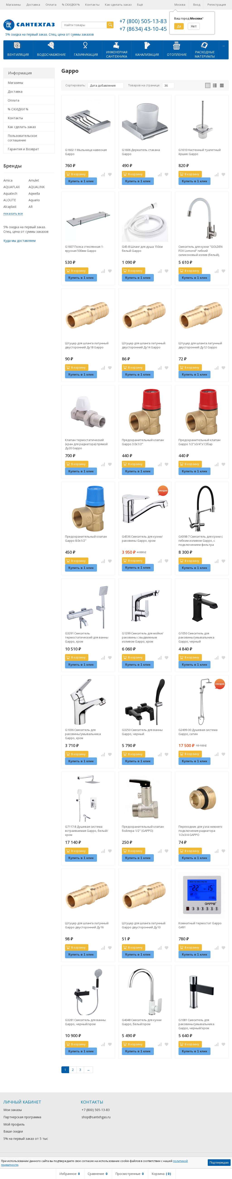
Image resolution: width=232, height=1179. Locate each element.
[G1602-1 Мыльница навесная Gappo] (88, 122)
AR (31, 206)
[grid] (207, 85)
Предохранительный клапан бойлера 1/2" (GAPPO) (143, 829)
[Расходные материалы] (205, 45)
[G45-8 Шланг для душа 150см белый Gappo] (145, 218)
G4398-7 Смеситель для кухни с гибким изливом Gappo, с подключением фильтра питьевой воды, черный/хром (201, 540)
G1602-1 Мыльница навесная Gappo (86, 152)
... (224, 45)
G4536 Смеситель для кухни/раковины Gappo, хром (142, 538)
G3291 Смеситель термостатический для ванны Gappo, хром (86, 637)
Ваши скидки (13, 1131)
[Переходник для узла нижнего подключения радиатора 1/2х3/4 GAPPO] (202, 798)
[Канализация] (147, 45)
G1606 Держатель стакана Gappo (141, 152)
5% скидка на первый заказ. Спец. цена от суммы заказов (49, 34)
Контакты (92, 4)
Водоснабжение (51, 54)
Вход (196, 4)
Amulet (34, 180)
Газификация (86, 54)
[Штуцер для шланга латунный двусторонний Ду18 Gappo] (88, 315)
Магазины (13, 4)
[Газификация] (86, 45)
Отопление (177, 54)
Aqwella (34, 193)
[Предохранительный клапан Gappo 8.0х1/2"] (88, 508)
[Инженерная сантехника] (116, 45)
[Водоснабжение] (51, 45)
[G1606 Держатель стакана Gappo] (145, 122)
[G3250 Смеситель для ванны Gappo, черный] (145, 702)
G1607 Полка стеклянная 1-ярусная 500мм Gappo (84, 249)
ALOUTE (9, 200)
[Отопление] (177, 45)
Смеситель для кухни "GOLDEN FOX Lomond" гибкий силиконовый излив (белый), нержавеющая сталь (200, 251)
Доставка (33, 4)
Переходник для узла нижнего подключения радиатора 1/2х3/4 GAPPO (200, 831)
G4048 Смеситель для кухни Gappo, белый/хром (142, 1022)
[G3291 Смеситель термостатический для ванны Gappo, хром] (88, 605)
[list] (215, 85)
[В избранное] (110, 174)
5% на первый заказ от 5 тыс (25, 1138)
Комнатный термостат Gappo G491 (200, 925)
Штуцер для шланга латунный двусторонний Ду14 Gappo (143, 345)
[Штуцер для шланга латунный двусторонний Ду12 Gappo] (202, 315)
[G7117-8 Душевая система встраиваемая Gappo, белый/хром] (88, 798)
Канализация (147, 54)
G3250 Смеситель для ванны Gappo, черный (142, 732)
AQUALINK (37, 187)
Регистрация (217, 4)
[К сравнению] (103, 174)
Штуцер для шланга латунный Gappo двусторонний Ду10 (143, 925)
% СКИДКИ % (71, 4)
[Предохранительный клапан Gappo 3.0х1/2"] (145, 412)
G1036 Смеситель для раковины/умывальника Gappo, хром (83, 734)
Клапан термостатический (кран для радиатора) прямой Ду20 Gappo (86, 444)
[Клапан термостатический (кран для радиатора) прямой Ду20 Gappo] (88, 412)
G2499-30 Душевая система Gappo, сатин (198, 732)
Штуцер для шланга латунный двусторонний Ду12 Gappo (200, 345)
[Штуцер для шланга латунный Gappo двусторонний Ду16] (88, 895)
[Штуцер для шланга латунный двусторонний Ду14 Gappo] (145, 315)
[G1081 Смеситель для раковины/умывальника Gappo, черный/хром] (202, 992)
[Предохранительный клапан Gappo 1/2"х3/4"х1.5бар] (202, 412)
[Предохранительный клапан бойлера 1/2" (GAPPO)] (145, 798)
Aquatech (10, 193)
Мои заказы (12, 1110)
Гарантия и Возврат (23, 149)
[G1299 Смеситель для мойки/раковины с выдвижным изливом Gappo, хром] (145, 605)
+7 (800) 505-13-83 (143, 21)
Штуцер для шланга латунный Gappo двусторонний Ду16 (87, 925)
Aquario (34, 200)
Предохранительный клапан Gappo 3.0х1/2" (143, 442)
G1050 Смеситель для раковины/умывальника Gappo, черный (196, 637)
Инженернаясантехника (116, 54)
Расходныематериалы (205, 54)
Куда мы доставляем (19, 240)
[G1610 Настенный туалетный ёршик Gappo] (202, 122)
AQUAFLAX (11, 187)
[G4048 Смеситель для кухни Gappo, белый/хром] (145, 992)
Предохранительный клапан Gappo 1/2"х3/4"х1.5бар (199, 442)
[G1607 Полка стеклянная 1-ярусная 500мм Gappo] (88, 218)
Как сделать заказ (118, 4)
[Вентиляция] (18, 45)
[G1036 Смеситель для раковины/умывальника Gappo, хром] (88, 702)
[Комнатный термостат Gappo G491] (202, 895)
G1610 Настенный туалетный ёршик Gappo (200, 152)
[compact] (222, 85)
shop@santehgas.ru (96, 1117)
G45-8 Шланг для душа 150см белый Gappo (142, 249)
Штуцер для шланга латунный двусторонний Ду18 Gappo (87, 345)
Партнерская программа (22, 1117)
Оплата (51, 4)
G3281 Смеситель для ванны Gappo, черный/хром (85, 1022)
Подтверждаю (219, 1162)
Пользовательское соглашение (22, 137)
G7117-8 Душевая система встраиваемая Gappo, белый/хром (86, 831)
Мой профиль (14, 1124)
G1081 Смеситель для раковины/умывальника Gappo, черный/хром (196, 1024)
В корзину (78, 174)
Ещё (140, 4)
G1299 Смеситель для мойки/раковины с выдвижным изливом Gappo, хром (142, 637)
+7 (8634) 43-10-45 (143, 28)
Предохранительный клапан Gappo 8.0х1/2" (86, 538)
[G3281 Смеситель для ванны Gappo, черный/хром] (88, 992)
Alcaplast (10, 206)
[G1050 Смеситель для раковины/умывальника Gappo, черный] (202, 605)
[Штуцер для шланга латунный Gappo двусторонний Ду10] (145, 895)
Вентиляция (18, 54)
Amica (7, 180)
